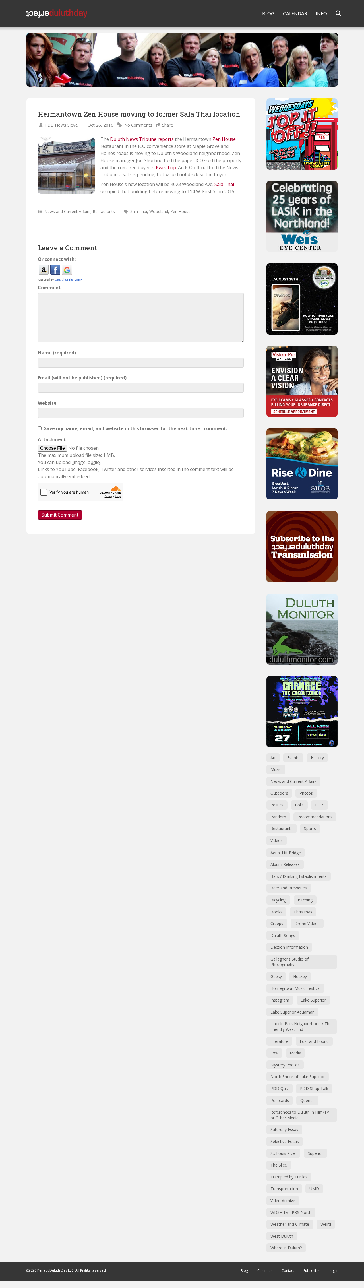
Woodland (158, 211)
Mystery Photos (285, 1065)
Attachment (52, 439)
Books (276, 912)
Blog (244, 1270)
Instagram (279, 1000)
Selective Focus (284, 1141)
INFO (321, 13)
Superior (315, 1153)
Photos (306, 793)
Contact (288, 1270)
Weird (325, 1224)
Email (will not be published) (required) (82, 378)
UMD (314, 1188)
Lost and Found (314, 1041)
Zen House (224, 139)
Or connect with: (57, 259)
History (317, 757)
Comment (49, 287)
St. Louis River (283, 1153)
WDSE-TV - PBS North (290, 1212)
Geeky (276, 976)
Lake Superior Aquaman (292, 1012)
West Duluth (281, 1236)
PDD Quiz (279, 1088)
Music (275, 769)
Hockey (300, 976)
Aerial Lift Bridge (285, 852)
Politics (277, 805)
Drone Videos (307, 923)
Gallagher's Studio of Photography (289, 961)
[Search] (334, 13)
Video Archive (282, 1200)
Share (167, 124)
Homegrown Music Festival (295, 988)
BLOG (268, 13)
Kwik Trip (166, 167)
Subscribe (311, 1270)
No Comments (138, 124)
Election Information (289, 947)
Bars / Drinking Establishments (298, 876)
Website (47, 403)
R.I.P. (319, 805)
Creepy (276, 923)
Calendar (264, 1270)
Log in (333, 1270)
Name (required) (57, 353)
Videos (276, 840)
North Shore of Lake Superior (297, 1076)
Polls (299, 805)
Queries (307, 1100)
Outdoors (279, 793)
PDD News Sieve (61, 124)
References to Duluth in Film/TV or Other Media (299, 1114)
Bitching (305, 900)
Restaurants (104, 211)
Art (273, 757)
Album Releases (285, 864)
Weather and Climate (289, 1224)
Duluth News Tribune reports (142, 139)
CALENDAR (295, 13)
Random (278, 817)
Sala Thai (224, 184)
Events (293, 757)
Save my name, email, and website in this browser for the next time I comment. (135, 428)
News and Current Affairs (67, 211)
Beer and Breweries (288, 888)
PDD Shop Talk (314, 1088)
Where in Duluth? (286, 1247)
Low (274, 1053)
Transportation (284, 1188)
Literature (279, 1041)
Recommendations (314, 817)
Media (295, 1053)
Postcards (279, 1100)
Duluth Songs (282, 935)
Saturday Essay (284, 1129)
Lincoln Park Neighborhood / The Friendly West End (301, 1026)
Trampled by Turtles (288, 1177)
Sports (310, 828)
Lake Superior (313, 1000)
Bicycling (278, 900)
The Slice (278, 1165)
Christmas (303, 912)
